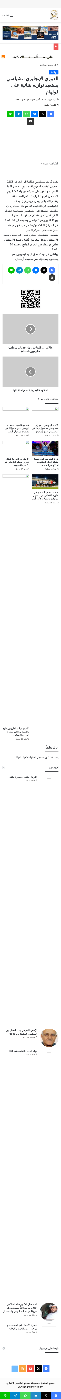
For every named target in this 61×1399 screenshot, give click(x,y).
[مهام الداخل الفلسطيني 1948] (49, 1174)
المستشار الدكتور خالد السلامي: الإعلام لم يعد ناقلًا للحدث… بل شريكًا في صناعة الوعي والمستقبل (20, 1308)
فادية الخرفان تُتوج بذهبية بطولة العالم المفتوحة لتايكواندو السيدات (46, 462)
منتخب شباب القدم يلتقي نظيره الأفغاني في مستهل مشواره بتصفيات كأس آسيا (45, 495)
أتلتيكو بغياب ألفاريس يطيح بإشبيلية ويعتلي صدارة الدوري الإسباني (16, 731)
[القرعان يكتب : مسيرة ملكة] (49, 900)
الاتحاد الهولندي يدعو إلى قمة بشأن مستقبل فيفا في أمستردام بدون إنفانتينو (45, 428)
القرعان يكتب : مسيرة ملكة (23, 777)
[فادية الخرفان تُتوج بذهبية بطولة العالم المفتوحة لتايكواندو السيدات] (45, 448)
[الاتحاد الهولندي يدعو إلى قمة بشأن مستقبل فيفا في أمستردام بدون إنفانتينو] (45, 414)
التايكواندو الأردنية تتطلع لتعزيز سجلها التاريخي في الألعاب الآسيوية (16, 462)
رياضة (43, 65)
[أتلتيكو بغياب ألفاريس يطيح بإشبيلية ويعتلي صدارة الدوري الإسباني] (16, 599)
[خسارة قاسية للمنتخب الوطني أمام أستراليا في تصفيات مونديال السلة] (16, 414)
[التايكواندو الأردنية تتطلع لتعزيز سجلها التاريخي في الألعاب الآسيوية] (16, 448)
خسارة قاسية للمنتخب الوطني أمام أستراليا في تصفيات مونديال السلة (17, 428)
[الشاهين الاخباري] (54, 15)
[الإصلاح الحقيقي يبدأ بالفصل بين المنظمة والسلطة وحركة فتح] (49, 1038)
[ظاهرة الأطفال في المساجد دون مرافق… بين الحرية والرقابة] (49, 1332)
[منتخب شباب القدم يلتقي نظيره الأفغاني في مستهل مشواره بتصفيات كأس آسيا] (45, 481)
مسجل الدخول (36, 757)
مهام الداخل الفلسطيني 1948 (23, 1051)
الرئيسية (52, 65)
